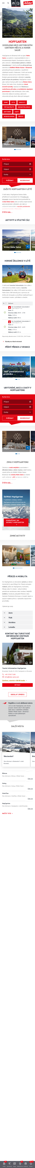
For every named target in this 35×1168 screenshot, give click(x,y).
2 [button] (16, 149)
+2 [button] (8, 662)
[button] (3, 3)
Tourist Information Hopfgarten (14, 668)
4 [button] (19, 149)
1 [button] (15, 149)
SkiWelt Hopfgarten (13, 496)
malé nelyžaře (14, 467)
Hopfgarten (6, 803)
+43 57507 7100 (10, 674)
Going (4, 783)
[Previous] (4, 24)
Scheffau (5, 793)
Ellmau (4, 773)
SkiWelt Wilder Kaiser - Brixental (21, 67)
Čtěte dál (30, 779)
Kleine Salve (27, 82)
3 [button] (19, 379)
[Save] (26, 662)
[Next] (30, 24)
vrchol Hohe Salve (8, 202)
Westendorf (8, 756)
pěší (14, 477)
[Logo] (28, 3)
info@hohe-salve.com (12, 677)
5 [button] (20, 149)
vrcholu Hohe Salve (17, 475)
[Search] (8, 2)
